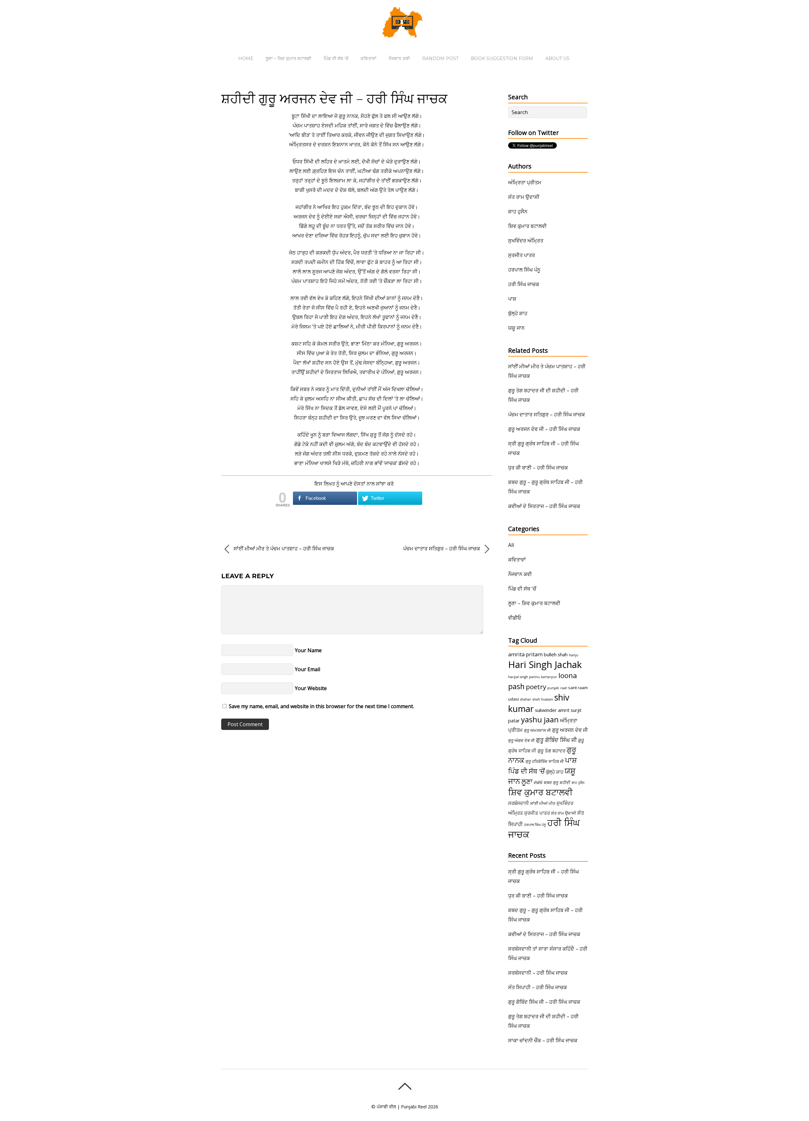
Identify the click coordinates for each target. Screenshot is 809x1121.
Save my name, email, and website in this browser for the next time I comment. (321, 706)
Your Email (307, 669)
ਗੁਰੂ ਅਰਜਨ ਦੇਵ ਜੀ (570, 729)
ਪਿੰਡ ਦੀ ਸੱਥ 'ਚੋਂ (522, 588)
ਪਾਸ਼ (512, 298)
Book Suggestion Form (502, 58)
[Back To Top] (404, 1086)
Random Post (440, 58)
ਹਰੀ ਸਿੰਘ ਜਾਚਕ (523, 284)
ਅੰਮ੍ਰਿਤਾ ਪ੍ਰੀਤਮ (524, 182)
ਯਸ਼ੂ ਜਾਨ (516, 327)
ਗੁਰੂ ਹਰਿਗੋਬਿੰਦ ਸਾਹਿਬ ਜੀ (545, 761)
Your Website (311, 688)
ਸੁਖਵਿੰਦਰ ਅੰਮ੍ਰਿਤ (525, 240)
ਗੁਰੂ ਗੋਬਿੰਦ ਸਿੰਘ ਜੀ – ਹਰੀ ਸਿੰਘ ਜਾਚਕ (544, 1001)
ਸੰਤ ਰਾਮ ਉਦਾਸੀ (523, 196)
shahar (525, 699)
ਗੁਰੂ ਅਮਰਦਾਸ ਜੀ (537, 730)
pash (516, 686)
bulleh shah (556, 654)
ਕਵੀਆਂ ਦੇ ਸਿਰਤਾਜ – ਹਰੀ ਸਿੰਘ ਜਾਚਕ (544, 506)
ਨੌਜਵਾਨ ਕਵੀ (399, 58)
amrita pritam (525, 654)
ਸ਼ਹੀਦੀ (565, 782)
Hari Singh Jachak (545, 664)
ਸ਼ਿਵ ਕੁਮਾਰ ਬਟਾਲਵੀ (527, 226)
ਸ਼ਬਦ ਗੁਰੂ (551, 782)
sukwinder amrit (552, 710)
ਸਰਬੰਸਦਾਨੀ (518, 803)
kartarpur (549, 677)
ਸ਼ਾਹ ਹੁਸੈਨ (517, 211)
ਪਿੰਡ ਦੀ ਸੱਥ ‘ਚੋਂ (336, 58)
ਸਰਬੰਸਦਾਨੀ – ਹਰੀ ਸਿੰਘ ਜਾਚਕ (538, 972)
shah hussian (542, 699)
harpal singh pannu (524, 677)
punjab (553, 688)
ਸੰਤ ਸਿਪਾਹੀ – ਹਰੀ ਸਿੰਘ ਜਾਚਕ (537, 987)
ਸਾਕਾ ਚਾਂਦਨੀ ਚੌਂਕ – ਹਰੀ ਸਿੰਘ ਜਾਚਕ (542, 1040)
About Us (557, 58)
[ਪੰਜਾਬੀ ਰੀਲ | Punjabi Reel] (404, 33)
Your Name (308, 650)
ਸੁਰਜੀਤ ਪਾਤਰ (521, 255)
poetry (536, 686)
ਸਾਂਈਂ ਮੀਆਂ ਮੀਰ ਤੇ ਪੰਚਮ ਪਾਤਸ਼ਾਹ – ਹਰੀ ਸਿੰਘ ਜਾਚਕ (283, 548)
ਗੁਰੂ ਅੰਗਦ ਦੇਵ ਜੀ (521, 740)
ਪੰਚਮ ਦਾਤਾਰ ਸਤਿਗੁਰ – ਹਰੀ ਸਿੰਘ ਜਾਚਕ (442, 548)
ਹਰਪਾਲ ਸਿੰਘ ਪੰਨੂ (524, 269)
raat (563, 688)
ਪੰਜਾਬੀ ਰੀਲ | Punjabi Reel (402, 1107)
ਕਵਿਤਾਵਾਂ (368, 58)
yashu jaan (540, 719)
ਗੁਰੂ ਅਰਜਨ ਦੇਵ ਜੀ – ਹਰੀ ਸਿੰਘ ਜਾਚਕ (544, 429)
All (511, 545)
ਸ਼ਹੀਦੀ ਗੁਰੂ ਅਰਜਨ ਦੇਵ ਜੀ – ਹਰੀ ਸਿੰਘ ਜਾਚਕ (334, 98)
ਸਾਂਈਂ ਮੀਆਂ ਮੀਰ (542, 803)
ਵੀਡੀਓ (514, 617)
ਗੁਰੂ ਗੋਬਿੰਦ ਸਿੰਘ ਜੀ (556, 740)
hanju (573, 655)
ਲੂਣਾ (526, 781)
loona (567, 675)
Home (245, 58)
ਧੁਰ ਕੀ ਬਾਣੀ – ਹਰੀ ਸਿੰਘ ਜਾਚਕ (538, 467)
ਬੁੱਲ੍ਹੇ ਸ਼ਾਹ (517, 313)
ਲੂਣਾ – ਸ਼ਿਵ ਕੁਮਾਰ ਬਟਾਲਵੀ (288, 58)
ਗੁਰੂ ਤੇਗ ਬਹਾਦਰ (551, 750)
